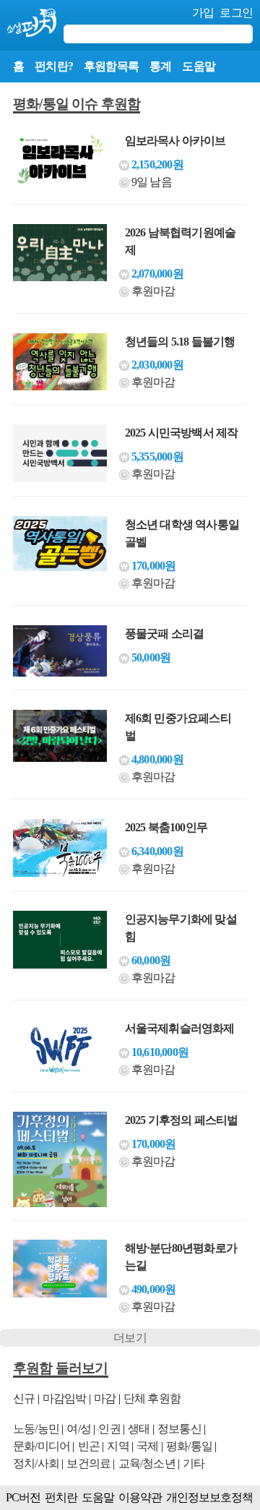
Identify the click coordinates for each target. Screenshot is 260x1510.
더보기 (130, 1337)
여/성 (78, 1429)
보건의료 (88, 1463)
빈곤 (89, 1446)
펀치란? (54, 66)
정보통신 (179, 1429)
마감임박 (65, 1398)
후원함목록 (111, 66)
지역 (118, 1446)
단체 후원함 (152, 1398)
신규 (24, 1398)
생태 (139, 1429)
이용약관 (140, 1497)
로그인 (236, 13)
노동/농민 (36, 1429)
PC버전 (23, 1497)
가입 (203, 13)
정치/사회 (36, 1463)
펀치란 (61, 1497)
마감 (105, 1398)
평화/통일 (189, 1446)
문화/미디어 (41, 1446)
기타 (193, 1463)
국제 (147, 1446)
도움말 (198, 66)
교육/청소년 (147, 1463)
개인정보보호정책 (209, 1497)
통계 (160, 66)
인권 (109, 1429)
